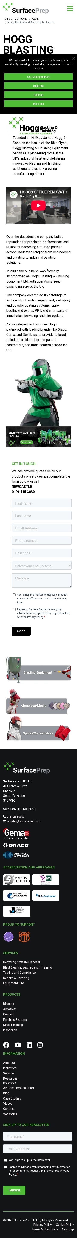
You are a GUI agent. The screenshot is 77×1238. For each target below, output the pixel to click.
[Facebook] (7, 1046)
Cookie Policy (65, 1224)
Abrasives (10, 1009)
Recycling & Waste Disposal (21, 962)
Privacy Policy (42, 1224)
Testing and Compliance (19, 972)
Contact (8, 1108)
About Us (9, 1063)
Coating (8, 1014)
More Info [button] (38, 103)
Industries (9, 1068)
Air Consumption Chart (18, 1088)
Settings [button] (38, 94)
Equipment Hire (13, 983)
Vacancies (10, 1114)
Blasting (8, 1003)
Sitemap (68, 1229)
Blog (6, 1093)
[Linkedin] (31, 1046)
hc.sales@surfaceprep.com (23, 821)
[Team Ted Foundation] (25, 937)
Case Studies (12, 1098)
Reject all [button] (38, 85)
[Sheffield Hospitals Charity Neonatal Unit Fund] (10, 937)
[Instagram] (41, 1046)
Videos (7, 1103)
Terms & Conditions (45, 1229)
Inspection (10, 1030)
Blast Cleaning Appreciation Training (27, 967)
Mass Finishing (13, 1025)
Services (9, 1073)
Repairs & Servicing (16, 978)
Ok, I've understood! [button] (38, 76)
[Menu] (70, 8)
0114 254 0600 (15, 816)
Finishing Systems (15, 1019)
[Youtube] (20, 1046)
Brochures (9, 1082)
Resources (10, 1078)
